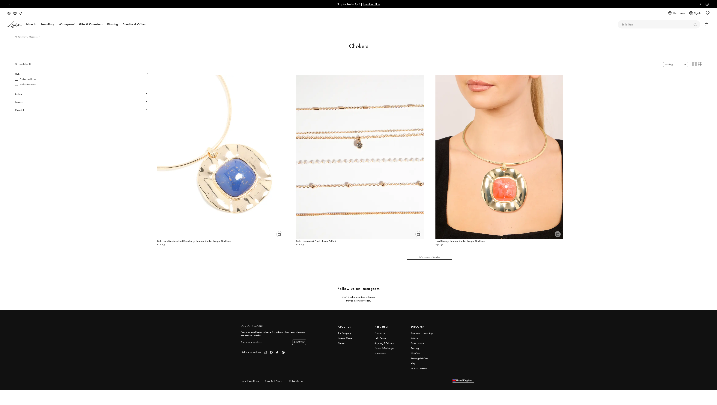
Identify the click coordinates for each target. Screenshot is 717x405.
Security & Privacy (274, 380)
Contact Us (380, 333)
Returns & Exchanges (384, 348)
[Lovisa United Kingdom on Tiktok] (20, 13)
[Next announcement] (699, 4)
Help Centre (380, 338)
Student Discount (419, 368)
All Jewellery (21, 36)
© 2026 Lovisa (296, 380)
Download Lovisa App (422, 333)
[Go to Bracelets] (695, 24)
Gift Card (415, 353)
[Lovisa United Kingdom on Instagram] (14, 13)
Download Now (313, 4)
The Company (344, 333)
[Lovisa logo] (14, 24)
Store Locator (417, 343)
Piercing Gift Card (419, 358)
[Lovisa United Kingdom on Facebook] (8, 13)
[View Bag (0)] (705, 24)
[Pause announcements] (706, 4)
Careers (341, 343)
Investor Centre (345, 338)
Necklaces (34, 36)
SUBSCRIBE (299, 342)
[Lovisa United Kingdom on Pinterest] (283, 352)
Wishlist (415, 338)
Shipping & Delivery (384, 343)
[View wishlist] (708, 13)
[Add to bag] (279, 234)
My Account (380, 353)
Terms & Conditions (249, 380)
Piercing (415, 348)
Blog (413, 363)
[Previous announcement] (10, 4)
